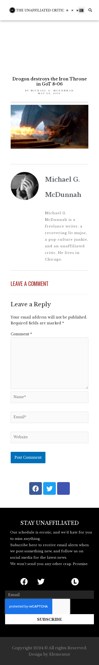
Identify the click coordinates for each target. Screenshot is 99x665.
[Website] (49, 438)
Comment (21, 334)
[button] (81, 10)
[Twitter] (72, 10)
